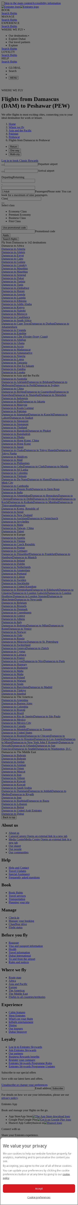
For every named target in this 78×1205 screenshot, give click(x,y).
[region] (39, 1171)
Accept (39, 1188)
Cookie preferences (38, 1197)
